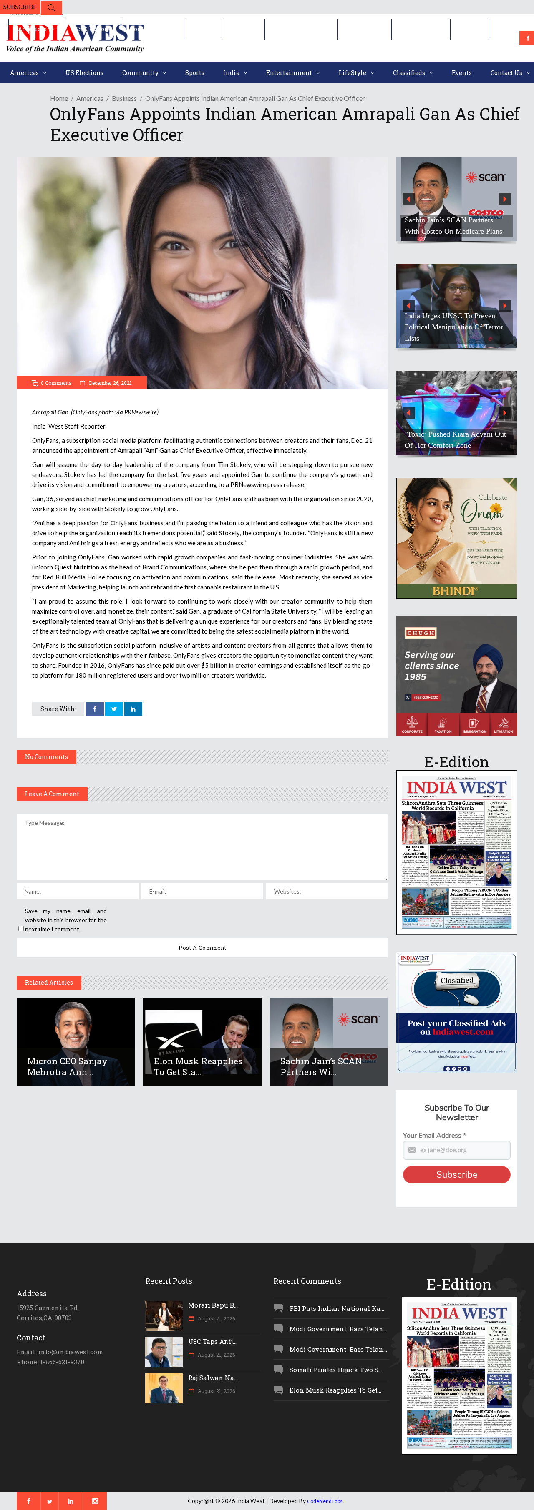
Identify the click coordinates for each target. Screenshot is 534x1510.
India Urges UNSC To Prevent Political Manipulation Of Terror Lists (454, 327)
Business (124, 98)
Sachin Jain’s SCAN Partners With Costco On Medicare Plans (453, 225)
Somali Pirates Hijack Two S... (336, 1369)
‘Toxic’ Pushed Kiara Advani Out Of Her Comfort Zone (455, 439)
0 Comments (56, 382)
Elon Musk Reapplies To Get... (335, 1390)
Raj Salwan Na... (213, 1377)
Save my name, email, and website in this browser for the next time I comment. (66, 920)
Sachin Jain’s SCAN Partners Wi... (321, 1066)
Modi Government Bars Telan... (338, 1329)
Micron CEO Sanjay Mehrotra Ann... (67, 1066)
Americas (89, 98)
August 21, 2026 (215, 1318)
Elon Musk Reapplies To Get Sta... (198, 1066)
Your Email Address (434, 1135)
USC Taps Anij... (212, 1341)
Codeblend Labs (325, 1501)
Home (59, 98)
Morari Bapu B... (213, 1305)
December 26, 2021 (110, 382)
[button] (456, 199)
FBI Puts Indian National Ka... (337, 1308)
